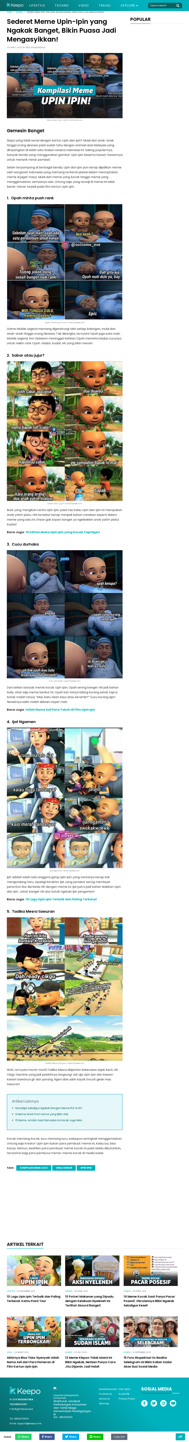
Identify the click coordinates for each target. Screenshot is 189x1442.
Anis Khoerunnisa (36, 47)
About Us (104, 1398)
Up (180, 1437)
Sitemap (104, 1403)
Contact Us (105, 1394)
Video (83, 6)
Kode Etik (124, 1394)
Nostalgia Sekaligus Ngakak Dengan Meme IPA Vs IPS (48, 1108)
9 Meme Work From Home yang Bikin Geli (41, 1114)
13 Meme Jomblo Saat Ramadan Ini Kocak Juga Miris (48, 1120)
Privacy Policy (127, 1398)
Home (9, 12)
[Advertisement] (94, 1211)
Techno (62, 6)
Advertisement (108, 1389)
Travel (105, 6)
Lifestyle (37, 6)
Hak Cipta (124, 1389)
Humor (19, 12)
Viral (9, 1352)
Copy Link (119, 1436)
